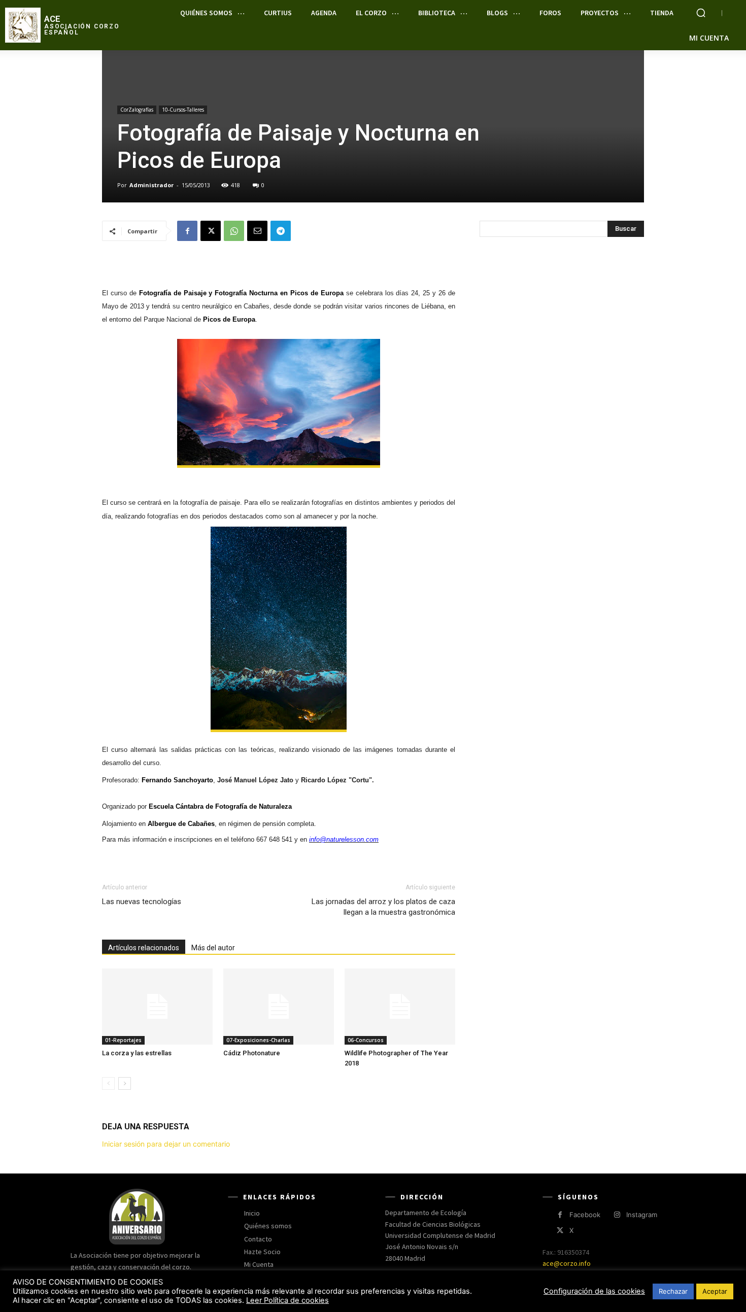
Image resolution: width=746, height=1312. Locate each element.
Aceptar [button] (714, 1291)
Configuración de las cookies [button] (594, 1291)
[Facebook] (187, 231)
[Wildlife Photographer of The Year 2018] (400, 1007)
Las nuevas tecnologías (141, 901)
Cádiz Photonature (251, 1053)
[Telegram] (280, 231)
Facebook (584, 1215)
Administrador (151, 185)
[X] (210, 231)
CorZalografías (136, 109)
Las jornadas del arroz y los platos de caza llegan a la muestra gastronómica (383, 907)
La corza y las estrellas (137, 1053)
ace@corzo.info (566, 1263)
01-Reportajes (123, 1040)
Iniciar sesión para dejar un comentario (166, 1144)
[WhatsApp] (234, 231)
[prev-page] (108, 1083)
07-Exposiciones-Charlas (258, 1040)
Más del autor (213, 948)
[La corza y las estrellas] (157, 1007)
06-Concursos (366, 1040)
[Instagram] (617, 1215)
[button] (701, 13)
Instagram (641, 1215)
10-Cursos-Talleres (183, 109)
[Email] (257, 231)
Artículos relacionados (143, 948)
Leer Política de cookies (287, 1300)
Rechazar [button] (673, 1291)
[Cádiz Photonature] (278, 1007)
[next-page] (124, 1083)
